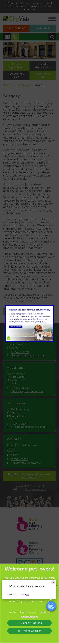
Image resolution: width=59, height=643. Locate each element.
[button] (51, 606)
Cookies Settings (29, 616)
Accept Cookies (31, 622)
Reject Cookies (31, 630)
